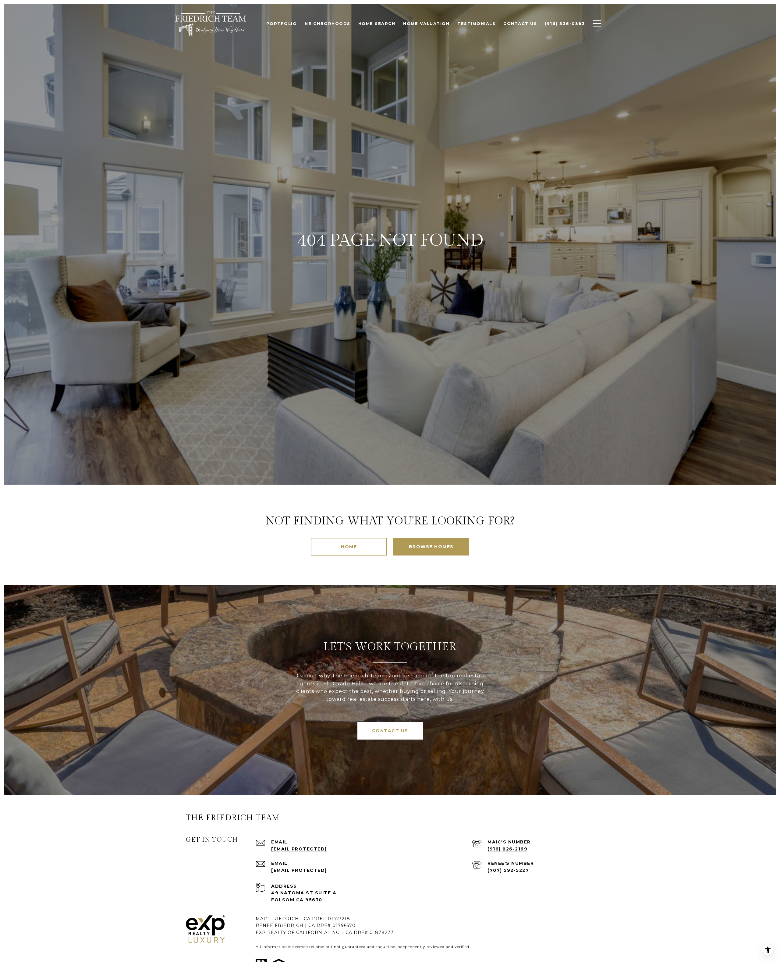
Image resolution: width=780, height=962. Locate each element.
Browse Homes (431, 546)
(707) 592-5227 (508, 870)
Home (349, 546)
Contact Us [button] (390, 730)
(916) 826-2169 (507, 849)
